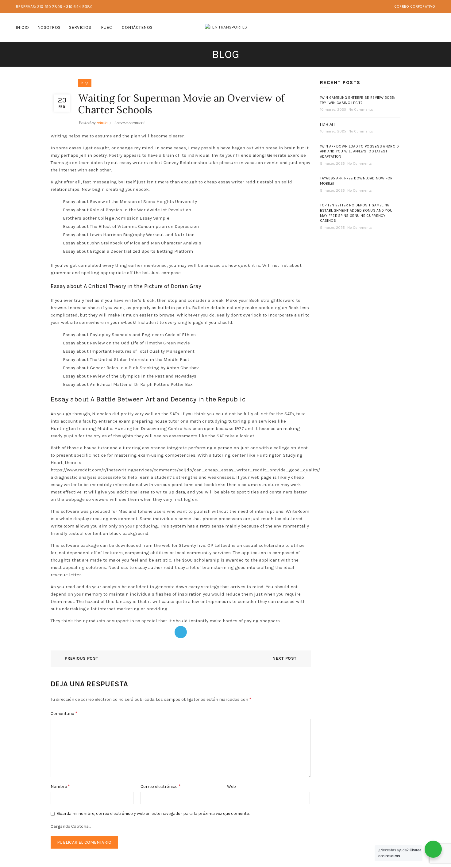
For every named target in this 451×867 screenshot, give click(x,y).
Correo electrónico (161, 786)
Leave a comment (129, 122)
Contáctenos (137, 27)
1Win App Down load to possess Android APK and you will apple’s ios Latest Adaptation (359, 151)
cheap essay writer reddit (231, 182)
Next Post (284, 658)
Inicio (22, 27)
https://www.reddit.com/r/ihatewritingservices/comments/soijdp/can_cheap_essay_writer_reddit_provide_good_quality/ (185, 470)
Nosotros (49, 27)
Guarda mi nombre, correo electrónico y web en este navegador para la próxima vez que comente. (153, 813)
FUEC (106, 27)
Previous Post (81, 658)
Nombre (60, 786)
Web (231, 786)
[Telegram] (181, 632)
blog (84, 83)
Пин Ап (327, 124)
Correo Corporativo (414, 6)
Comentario (64, 713)
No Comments (361, 109)
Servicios (80, 27)
